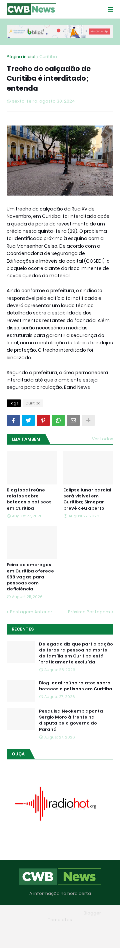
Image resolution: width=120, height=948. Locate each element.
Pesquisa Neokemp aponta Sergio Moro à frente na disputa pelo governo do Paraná (71, 720)
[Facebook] (13, 420)
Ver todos (102, 439)
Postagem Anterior (31, 612)
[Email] (73, 420)
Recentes (23, 629)
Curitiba (48, 56)
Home (28, 929)
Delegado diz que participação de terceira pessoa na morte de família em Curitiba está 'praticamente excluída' (76, 653)
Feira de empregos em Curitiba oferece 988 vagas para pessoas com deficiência (30, 577)
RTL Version (60, 938)
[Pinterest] (43, 420)
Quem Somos (57, 929)
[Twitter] (28, 420)
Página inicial (21, 56)
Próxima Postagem (89, 612)
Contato (89, 929)
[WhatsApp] (58, 420)
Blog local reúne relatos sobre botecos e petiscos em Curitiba (29, 499)
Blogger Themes (63, 913)
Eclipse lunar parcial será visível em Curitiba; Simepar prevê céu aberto (87, 499)
